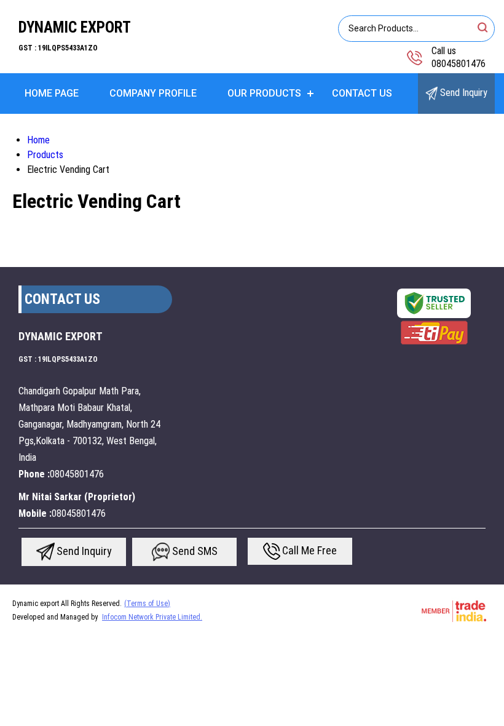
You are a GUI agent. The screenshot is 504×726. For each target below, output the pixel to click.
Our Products (264, 93)
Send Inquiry (462, 92)
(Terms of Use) (147, 603)
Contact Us (362, 93)
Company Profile (153, 93)
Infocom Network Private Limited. (152, 617)
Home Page (52, 93)
